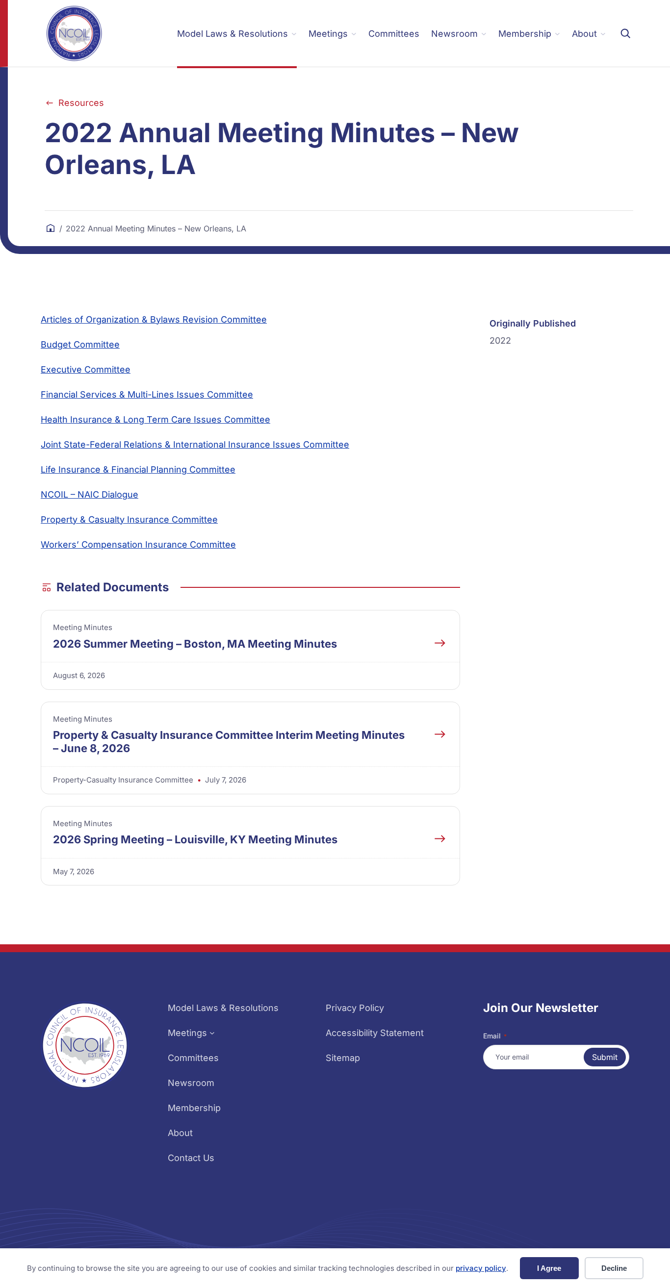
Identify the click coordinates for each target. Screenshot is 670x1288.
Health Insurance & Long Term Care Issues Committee (155, 419)
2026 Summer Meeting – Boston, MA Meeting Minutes (195, 643)
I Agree (549, 1268)
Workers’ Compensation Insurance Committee (138, 544)
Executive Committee (85, 369)
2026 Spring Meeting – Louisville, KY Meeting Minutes (195, 839)
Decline (614, 1268)
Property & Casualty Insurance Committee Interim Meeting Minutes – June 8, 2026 (229, 741)
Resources (81, 103)
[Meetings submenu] (212, 1032)
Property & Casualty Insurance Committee (129, 519)
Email (495, 1036)
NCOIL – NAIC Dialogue (89, 494)
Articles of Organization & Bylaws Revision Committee (154, 319)
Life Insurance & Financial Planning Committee (138, 469)
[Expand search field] (625, 33)
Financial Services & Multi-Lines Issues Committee (147, 394)
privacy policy (481, 1268)
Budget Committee (80, 344)
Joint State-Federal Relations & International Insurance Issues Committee (195, 444)
